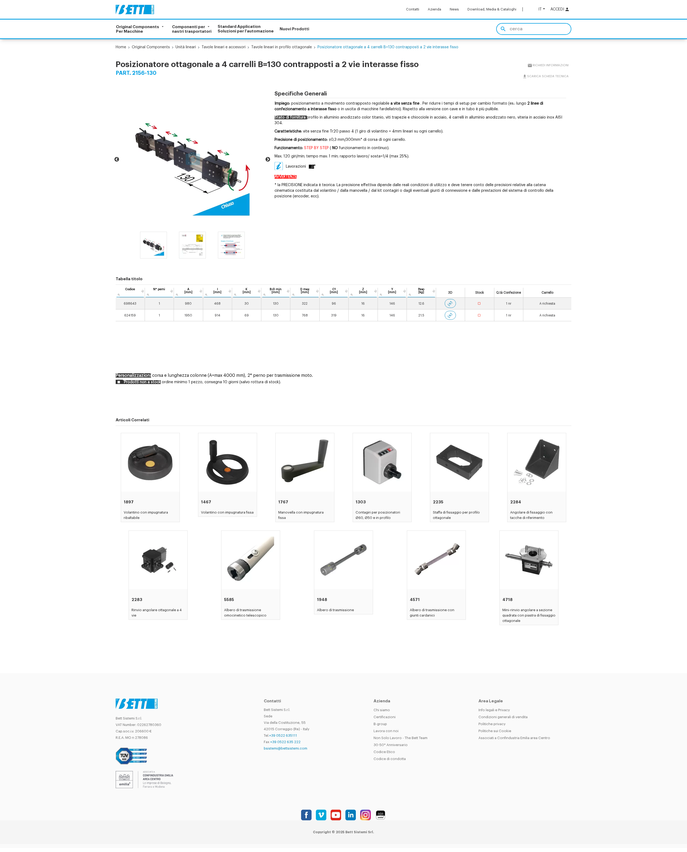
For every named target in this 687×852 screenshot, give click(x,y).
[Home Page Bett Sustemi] (135, 9)
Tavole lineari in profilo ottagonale (281, 47)
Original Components (151, 47)
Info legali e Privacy (494, 710)
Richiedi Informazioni (550, 65)
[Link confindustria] (144, 779)
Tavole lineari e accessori (224, 47)
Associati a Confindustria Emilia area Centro (514, 738)
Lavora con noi (386, 731)
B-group (380, 724)
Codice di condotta (390, 759)
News (454, 9)
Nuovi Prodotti (294, 29)
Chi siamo (382, 710)
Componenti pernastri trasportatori (191, 29)
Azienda (434, 9)
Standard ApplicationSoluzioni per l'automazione (246, 29)
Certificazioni (385, 717)
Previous (116, 159)
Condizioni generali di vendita (503, 717)
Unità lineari (186, 47)
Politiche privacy (492, 724)
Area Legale (490, 701)
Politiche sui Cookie (494, 731)
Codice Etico (384, 752)
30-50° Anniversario (391, 745)
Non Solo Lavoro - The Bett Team (400, 738)
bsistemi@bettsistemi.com (285, 748)
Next (268, 159)
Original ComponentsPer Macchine (137, 29)
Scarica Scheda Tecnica (547, 76)
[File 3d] (450, 303)
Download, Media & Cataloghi (491, 9)
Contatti (412, 9)
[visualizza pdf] (311, 166)
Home (121, 47)
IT (540, 9)
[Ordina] (142, 291)
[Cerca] (503, 29)
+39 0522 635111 (283, 735)
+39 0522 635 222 (285, 742)
